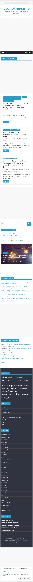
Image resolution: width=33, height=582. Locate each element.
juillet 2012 (4, 487)
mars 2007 (4, 495)
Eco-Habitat (4, 409)
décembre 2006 (5, 503)
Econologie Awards (16, 97)
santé (16, 391)
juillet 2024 (4, 439)
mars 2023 (4, 457)
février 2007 (4, 498)
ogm (29, 386)
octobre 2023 (4, 450)
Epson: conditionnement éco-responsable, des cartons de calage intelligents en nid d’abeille (15, 164)
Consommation (6, 97)
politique (5, 388)
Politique (14, 158)
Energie (24, 97)
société (21, 391)
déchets (6, 171)
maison (22, 383)
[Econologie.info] (3, 52)
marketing (15, 171)
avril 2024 (4, 442)
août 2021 (4, 462)
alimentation (7, 377)
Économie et (5, 520)
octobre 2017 (4, 480)
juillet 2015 (4, 482)
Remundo (15, 112)
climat (4, 380)
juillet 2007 (4, 490)
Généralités (4, 420)
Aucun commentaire (23, 112)
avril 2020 (4, 470)
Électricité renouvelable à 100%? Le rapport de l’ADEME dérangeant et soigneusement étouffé (16, 106)
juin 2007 (3, 492)
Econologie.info (16, 8)
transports (5, 140)
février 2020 (4, 472)
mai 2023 (3, 452)
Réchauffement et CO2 (8, 101)
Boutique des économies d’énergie (10, 525)
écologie (25, 138)
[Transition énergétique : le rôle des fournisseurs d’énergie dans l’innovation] (16, 245)
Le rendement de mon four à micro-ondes (12, 240)
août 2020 (4, 465)
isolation (18, 383)
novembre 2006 (5, 505)
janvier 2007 (4, 500)
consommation (20, 380)
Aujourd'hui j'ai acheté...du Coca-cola (11, 238)
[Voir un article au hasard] (30, 52)
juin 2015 (3, 485)
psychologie (16, 388)
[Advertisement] (16, 34)
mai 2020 (3, 467)
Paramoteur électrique (7, 530)
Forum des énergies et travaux (9, 522)
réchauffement (7, 391)
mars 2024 (4, 444)
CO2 (21, 138)
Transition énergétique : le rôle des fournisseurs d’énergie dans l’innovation (17, 257)
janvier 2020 (4, 475)
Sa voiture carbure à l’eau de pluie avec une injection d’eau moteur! (15, 134)
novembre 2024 (5, 434)
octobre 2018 (4, 477)
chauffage (26, 377)
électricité (25, 394)
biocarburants (19, 377)
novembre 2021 (5, 460)
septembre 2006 (5, 510)
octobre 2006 (4, 508)
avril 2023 (4, 455)
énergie (5, 397)
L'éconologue (15, 138)
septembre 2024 (5, 437)
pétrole (24, 389)
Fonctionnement (6, 383)
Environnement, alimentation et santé (11, 99)
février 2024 (4, 447)
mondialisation (20, 385)
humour (14, 383)
